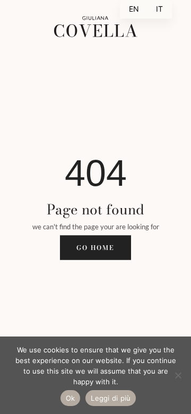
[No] (177, 375)
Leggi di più (111, 398)
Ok (70, 398)
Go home (95, 247)
